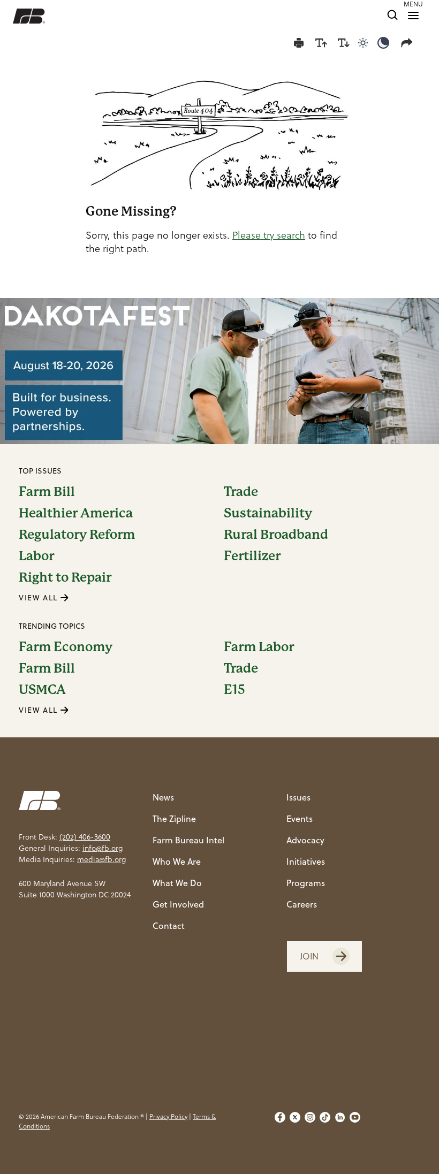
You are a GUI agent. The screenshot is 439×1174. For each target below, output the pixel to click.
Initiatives (305, 861)
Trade (241, 491)
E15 (234, 689)
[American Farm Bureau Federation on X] (295, 1121)
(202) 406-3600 (84, 837)
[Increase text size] (321, 43)
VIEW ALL (39, 597)
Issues (298, 797)
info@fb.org (102, 848)
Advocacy (305, 840)
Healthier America (76, 513)
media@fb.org (101, 859)
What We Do (177, 883)
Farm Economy (65, 647)
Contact (169, 926)
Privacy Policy (168, 1116)
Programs (305, 883)
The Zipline (174, 819)
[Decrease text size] (344, 43)
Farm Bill (47, 491)
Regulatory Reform (77, 534)
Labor (36, 556)
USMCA (42, 689)
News (163, 797)
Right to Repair (65, 577)
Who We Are (177, 861)
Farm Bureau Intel (188, 840)
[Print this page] (299, 43)
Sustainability (268, 513)
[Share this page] (409, 43)
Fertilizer (252, 556)
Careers (301, 904)
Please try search (268, 235)
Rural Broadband (276, 534)
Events (299, 819)
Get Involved (178, 904)
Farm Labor (259, 647)
